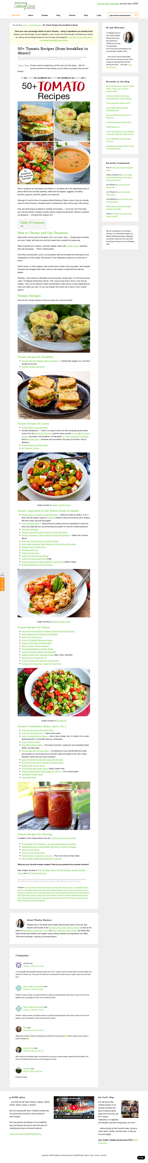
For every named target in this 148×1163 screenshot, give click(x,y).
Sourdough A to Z (40, 930)
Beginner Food (28, 1048)
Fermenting (27, 930)
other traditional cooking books (64, 930)
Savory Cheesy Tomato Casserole (35, 646)
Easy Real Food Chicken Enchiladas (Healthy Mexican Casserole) (48, 631)
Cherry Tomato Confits (31, 742)
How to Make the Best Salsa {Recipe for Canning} (42, 858)
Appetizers (40, 887)
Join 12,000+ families (108, 3)
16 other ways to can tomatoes (63, 838)
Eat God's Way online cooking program (64, 927)
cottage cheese (73, 246)
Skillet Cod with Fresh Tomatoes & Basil (38, 654)
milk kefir (51, 517)
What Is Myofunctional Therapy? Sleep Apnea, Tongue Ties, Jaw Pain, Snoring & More (120, 88)
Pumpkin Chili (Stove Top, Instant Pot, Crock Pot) (41, 663)
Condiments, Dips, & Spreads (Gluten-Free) (39, 892)
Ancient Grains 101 (113, 127)
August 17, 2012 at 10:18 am (33, 989)
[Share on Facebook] (2, 579)
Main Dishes (22, 895)
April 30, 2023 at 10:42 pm (32, 1071)
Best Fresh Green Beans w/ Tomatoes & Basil (40, 541)
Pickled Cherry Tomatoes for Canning (37, 855)
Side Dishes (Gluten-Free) (61, 898)
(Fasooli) (49, 564)
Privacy (96, 1155)
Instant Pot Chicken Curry (32, 637)
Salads (74, 895)
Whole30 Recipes (38, 900)
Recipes (68, 895)
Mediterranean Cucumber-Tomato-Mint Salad (40, 514)
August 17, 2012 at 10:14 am (33, 966)
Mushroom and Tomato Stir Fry (34, 657)
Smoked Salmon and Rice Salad (35, 445)
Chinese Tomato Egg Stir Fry (33, 366)
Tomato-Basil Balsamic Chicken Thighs (37, 649)
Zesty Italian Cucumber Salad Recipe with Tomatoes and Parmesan (49, 544)
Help (91, 1155)
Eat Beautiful (61, 720)
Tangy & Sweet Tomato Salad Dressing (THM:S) (41, 771)
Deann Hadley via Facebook (33, 986)
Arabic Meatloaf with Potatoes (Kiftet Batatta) (40, 634)
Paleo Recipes (51, 895)
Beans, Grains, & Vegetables (73, 887)
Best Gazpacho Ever (30, 550)
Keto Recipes (84, 892)
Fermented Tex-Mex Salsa (32, 774)
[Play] (56, 1117)
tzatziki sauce (34, 439)
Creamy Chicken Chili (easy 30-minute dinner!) (40, 660)
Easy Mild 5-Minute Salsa (32, 745)
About (87, 1155)
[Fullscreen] (92, 1117)
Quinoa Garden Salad (30, 523)
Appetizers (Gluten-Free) (53, 887)
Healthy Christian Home (61, 505)
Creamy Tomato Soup (30, 553)
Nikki (25, 1027)
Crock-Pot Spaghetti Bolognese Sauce (37, 640)
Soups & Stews (76, 898)
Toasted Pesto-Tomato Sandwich (35, 427)
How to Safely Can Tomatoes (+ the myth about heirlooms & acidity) (49, 844)
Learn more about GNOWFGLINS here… (26, 1133)
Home (25, 25)
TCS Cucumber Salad (46, 870)
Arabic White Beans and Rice (33, 564)
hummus (74, 433)
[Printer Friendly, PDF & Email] (24, 65)
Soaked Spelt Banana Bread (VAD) (118, 122)
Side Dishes (46, 898)
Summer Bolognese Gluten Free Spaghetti (39, 652)
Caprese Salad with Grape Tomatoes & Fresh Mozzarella (44, 532)
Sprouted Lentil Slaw (30, 529)
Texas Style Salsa (29, 777)
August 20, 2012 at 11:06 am (33, 1030)
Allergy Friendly (30, 887)
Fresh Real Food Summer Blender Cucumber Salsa (42, 762)
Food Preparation (35, 25)
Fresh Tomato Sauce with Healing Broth (37, 730)
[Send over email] (2, 588)
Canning (70, 890)
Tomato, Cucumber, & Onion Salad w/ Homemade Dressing (45, 535)
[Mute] (88, 1117)
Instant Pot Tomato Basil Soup (34, 558)
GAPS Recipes (73, 892)
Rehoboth (26, 1068)
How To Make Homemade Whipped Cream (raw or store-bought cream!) (119, 177)
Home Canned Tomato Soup (33, 852)
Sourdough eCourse (43, 433)
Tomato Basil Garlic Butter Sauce (35, 768)
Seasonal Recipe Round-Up (32, 898)
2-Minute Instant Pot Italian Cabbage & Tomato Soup (43, 561)
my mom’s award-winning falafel (75, 436)
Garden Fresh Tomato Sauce (33, 765)
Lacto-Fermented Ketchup (32, 733)
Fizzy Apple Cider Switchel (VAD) (118, 103)
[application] (74, 1107)
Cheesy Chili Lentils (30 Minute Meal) (37, 643)
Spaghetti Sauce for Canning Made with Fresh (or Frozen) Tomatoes (49, 846)
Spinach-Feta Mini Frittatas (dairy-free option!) (40, 361)
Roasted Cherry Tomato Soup (34, 547)
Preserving (61, 895)
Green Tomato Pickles (30, 849)
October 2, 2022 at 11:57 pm (33, 1050)
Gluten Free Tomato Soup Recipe (35, 556)
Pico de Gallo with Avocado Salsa (35, 750)
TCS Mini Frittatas (63, 870)
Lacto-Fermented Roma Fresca (34, 736)
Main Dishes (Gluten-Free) (36, 895)
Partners (103, 1155)
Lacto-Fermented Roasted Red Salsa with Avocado (42, 759)
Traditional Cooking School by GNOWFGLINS (25, 6)
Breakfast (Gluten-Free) (58, 890)
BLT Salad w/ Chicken (30, 448)
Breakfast (46, 890)
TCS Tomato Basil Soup (36, 873)
